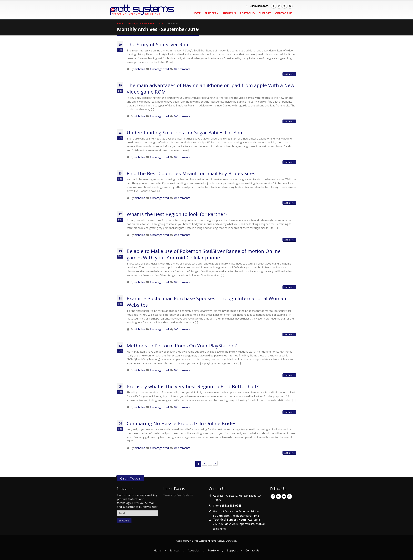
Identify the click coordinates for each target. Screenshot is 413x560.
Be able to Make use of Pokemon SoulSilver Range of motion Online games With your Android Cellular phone (204, 254)
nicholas (139, 69)
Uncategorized (159, 69)
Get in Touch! (130, 478)
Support (265, 13)
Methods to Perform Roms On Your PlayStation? (182, 345)
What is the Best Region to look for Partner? (177, 214)
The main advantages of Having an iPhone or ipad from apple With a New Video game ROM (210, 88)
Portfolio (247, 13)
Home (197, 13)
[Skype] (290, 5)
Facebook (273, 496)
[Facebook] (273, 5)
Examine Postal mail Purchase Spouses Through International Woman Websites (206, 301)
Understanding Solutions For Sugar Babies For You (184, 132)
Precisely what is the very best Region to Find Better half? (192, 386)
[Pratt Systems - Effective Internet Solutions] (137, 10)
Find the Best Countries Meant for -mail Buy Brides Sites (191, 173)
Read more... (289, 74)
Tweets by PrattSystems (178, 495)
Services (210, 13)
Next (215, 463)
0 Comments (182, 69)
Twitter (284, 496)
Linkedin (278, 496)
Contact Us (283, 13)
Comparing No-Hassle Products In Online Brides (181, 423)
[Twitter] (284, 5)
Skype (289, 496)
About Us (229, 13)
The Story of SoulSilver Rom (158, 44)
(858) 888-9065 (259, 6)
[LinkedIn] (279, 5)
